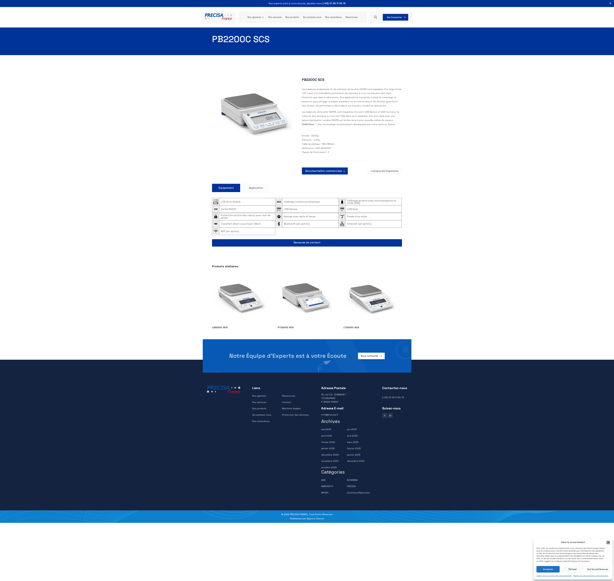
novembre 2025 (329, 461)
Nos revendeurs (333, 17)
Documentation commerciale (323, 171)
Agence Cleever (315, 518)
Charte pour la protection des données (554, 576)
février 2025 (354, 448)
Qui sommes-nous (312, 17)
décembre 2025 (330, 454)
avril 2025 (352, 435)
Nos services (275, 17)
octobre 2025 (329, 467)
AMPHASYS (327, 486)
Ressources (351, 17)
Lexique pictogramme (384, 171)
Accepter (548, 569)
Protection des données (295, 414)
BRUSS (324, 492)
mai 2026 (326, 429)
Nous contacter (369, 355)
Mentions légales (291, 408)
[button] (608, 542)
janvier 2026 (328, 448)
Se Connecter (394, 17)
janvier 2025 (353, 454)
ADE (323, 480)
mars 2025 (352, 442)
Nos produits (292, 17)
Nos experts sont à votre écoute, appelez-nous (307, 3)
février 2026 (328, 442)
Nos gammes (254, 17)
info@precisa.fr (329, 414)
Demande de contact (307, 242)
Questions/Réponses (358, 492)
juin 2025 (352, 429)
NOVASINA (352, 480)
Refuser (573, 569)
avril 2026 (326, 435)
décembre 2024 (356, 461)
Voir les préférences (597, 569)
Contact (286, 402)
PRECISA (351, 486)
